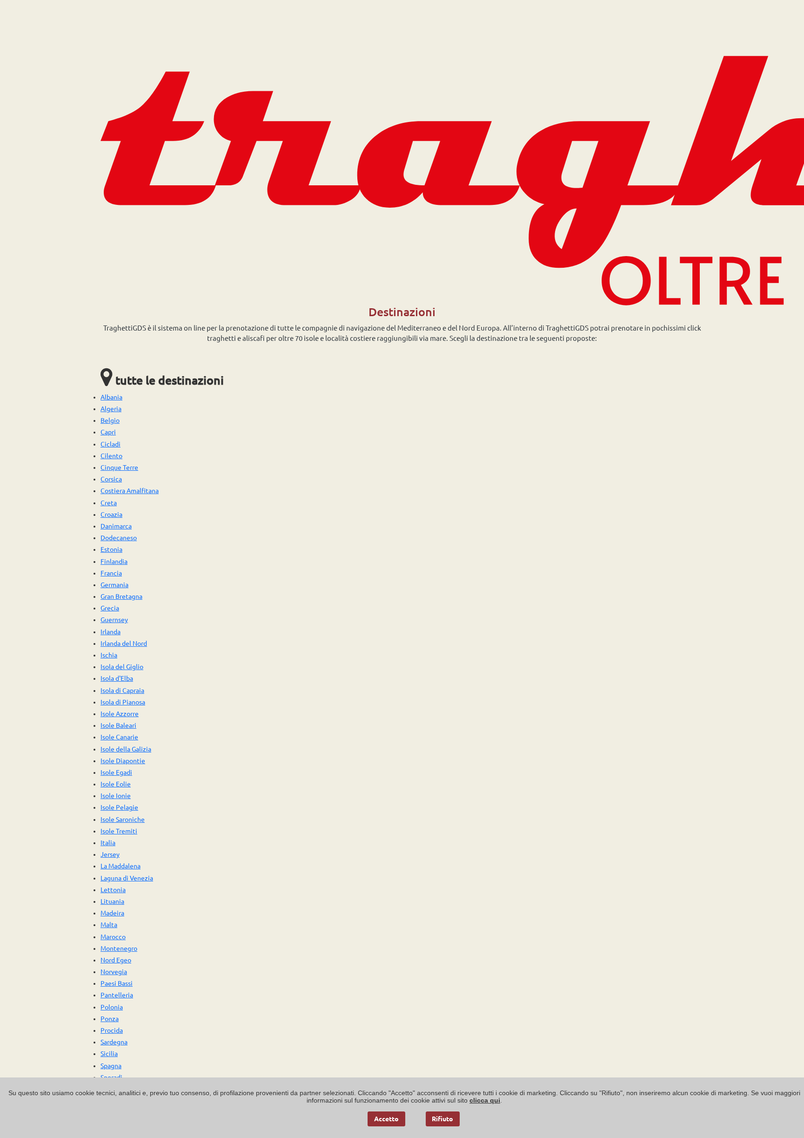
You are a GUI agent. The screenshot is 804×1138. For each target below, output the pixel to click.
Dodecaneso (118, 538)
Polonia (111, 1007)
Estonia (111, 549)
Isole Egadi (116, 772)
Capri (108, 432)
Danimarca (116, 526)
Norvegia (113, 971)
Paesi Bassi (116, 983)
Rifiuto (442, 1119)
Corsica (111, 479)
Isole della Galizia (125, 749)
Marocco (113, 937)
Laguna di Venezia (126, 878)
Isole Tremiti (118, 831)
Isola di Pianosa (122, 702)
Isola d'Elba (116, 678)
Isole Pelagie (119, 807)
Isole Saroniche (122, 819)
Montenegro (118, 948)
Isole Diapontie (122, 761)
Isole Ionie (115, 795)
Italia (107, 843)
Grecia (109, 608)
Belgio (110, 420)
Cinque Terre (119, 467)
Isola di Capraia (122, 690)
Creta (108, 503)
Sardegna (113, 1042)
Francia (111, 573)
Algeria (110, 409)
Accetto (386, 1119)
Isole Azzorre (119, 714)
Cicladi (110, 444)
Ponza (109, 1019)
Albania (111, 397)
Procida (111, 1030)
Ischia (108, 655)
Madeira (112, 913)
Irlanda (110, 632)
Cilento (111, 456)
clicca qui (484, 1100)
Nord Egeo (115, 960)
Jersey (110, 854)
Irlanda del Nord (123, 643)
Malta (108, 924)
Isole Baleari (118, 725)
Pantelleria (116, 995)
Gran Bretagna (121, 596)
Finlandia (113, 561)
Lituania (112, 901)
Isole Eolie (115, 784)
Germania (114, 585)
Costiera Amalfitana (129, 490)
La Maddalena (120, 866)
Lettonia (113, 890)
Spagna (110, 1066)
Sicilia (109, 1053)
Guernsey (114, 619)
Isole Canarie (119, 737)
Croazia (111, 514)
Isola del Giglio (121, 667)
